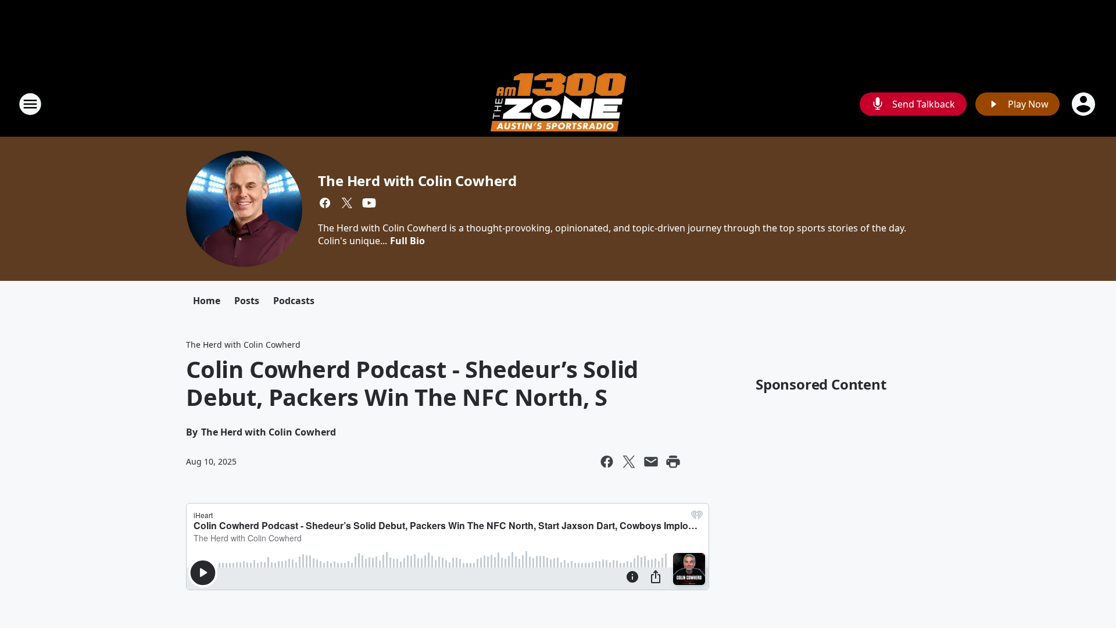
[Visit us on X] (347, 203)
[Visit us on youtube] (369, 203)
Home (206, 300)
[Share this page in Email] (651, 462)
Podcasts (293, 300)
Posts (246, 300)
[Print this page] (673, 462)
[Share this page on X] (629, 462)
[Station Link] (558, 103)
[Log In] (1084, 104)
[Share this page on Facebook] (607, 462)
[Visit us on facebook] (325, 203)
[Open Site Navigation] (30, 104)
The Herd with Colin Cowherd (417, 180)
